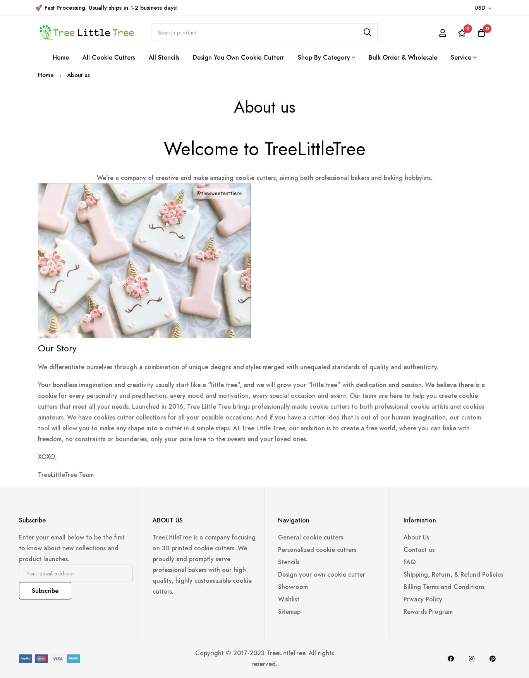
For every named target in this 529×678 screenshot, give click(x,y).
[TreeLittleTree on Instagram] (471, 659)
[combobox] (264, 32)
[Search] (367, 32)
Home (61, 57)
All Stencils (164, 57)
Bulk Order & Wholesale (403, 57)
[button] (484, 8)
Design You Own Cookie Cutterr (238, 57)
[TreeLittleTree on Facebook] (451, 659)
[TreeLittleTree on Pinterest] (492, 659)
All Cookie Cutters (108, 57)
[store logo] (86, 32)
